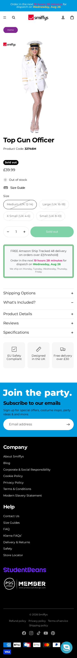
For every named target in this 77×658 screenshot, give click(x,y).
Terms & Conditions (17, 489)
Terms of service (58, 620)
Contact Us (11, 516)
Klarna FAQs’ (12, 535)
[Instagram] (31, 633)
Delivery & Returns (16, 542)
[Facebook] (24, 633)
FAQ (6, 529)
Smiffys (43, 614)
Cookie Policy (13, 476)
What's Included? (19, 302)
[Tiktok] (38, 633)
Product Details (17, 314)
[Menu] (4, 17)
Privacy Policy (13, 482)
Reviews (11, 323)
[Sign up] (68, 424)
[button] (66, 647)
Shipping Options (19, 293)
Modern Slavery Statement (22, 495)
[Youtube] (45, 633)
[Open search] (13, 17)
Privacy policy (37, 620)
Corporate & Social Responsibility (27, 469)
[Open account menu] (63, 17)
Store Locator (13, 555)
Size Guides (11, 523)
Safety (7, 548)
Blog (6, 463)
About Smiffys (13, 456)
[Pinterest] (53, 633)
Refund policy (17, 620)
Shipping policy (38, 625)
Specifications (16, 332)
